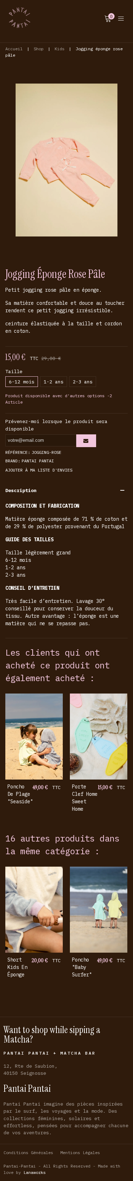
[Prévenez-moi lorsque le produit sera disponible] (86, 440)
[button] (66, 490)
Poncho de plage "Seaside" (20, 794)
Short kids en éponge (17, 967)
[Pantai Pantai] (19, 17)
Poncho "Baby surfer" (82, 967)
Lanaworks (34, 1172)
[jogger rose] (66, 159)
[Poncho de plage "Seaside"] (34, 737)
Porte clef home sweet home (85, 797)
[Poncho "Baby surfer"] (98, 910)
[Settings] (121, 17)
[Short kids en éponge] (34, 910)
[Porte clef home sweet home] (98, 737)
